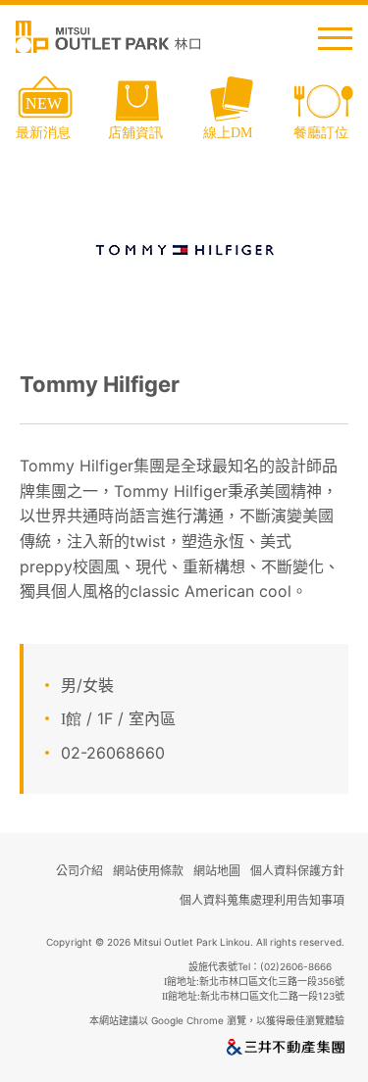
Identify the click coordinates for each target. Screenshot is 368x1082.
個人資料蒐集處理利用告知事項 (262, 900)
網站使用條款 (148, 870)
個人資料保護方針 (297, 870)
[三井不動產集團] (285, 1050)
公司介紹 (79, 870)
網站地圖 (216, 870)
